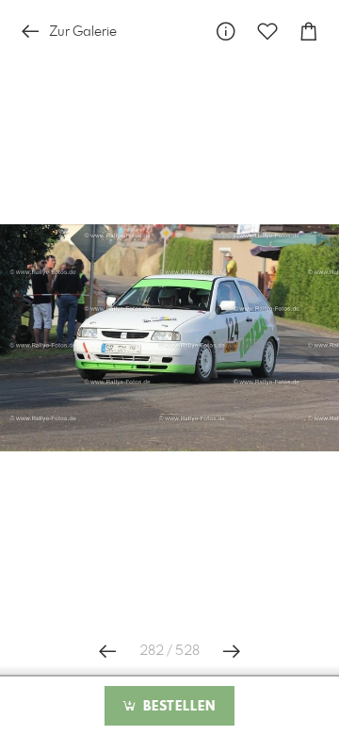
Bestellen (177, 706)
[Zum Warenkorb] (309, 31)
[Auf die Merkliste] (267, 31)
